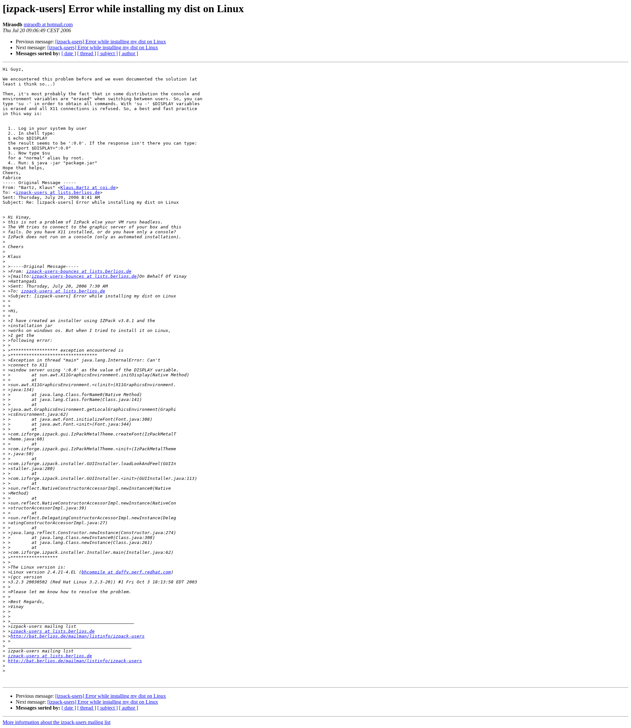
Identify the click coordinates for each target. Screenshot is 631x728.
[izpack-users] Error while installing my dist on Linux (110, 41)
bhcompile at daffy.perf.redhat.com (126, 572)
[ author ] (128, 53)
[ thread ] (86, 53)
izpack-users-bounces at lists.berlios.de (78, 271)
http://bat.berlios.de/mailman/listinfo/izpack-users (78, 636)
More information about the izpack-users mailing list (56, 722)
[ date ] (68, 53)
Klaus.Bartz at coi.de (88, 187)
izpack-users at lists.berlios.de (58, 192)
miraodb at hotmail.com (48, 24)
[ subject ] (107, 53)
